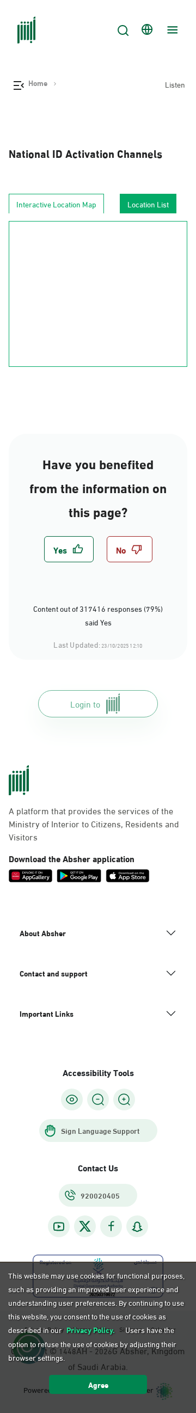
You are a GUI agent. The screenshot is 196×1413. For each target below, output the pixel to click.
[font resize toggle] (98, 1099)
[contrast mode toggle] (71, 1099)
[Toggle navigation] (171, 30)
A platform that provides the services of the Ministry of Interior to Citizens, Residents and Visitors (94, 823)
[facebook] (111, 1226)
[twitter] (84, 1226)
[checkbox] (69, 549)
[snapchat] (137, 1226)
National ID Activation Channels (85, 153)
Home (37, 83)
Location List (148, 204)
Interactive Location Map (56, 204)
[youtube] (58, 1226)
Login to (85, 703)
